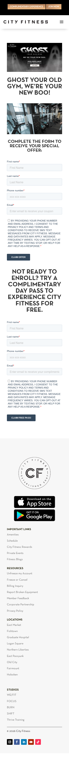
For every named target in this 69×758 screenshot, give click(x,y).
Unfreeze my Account (19, 573)
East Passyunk (15, 656)
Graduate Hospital (18, 637)
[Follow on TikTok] (38, 742)
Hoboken (12, 674)
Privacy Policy (15, 611)
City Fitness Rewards (19, 547)
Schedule (12, 541)
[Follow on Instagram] (10, 742)
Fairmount (13, 668)
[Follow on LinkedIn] (24, 742)
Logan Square (15, 643)
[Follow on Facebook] (17, 742)
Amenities (13, 534)
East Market (14, 625)
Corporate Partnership (20, 604)
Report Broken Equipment (22, 592)
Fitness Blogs (15, 559)
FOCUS (11, 701)
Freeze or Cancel (17, 580)
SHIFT (10, 713)
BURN (10, 707)
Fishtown (12, 631)
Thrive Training (15, 720)
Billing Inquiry (15, 586)
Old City (12, 662)
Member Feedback (18, 598)
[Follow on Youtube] (31, 742)
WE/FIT (11, 695)
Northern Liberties (18, 650)
